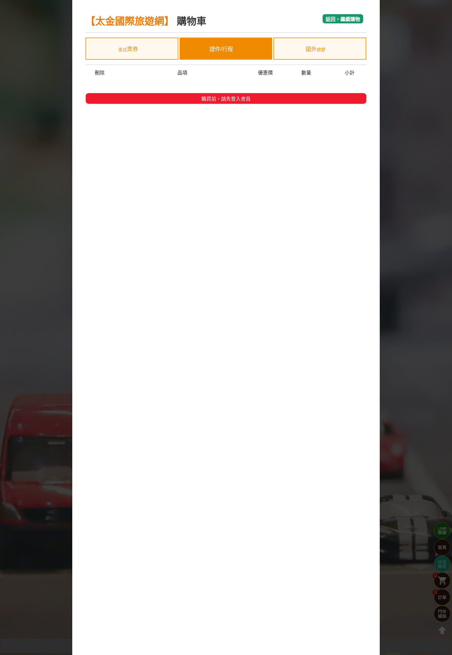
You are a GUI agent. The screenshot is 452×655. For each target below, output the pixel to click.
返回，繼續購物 (343, 19)
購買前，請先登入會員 (226, 99)
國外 (315, 49)
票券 (128, 49)
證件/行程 (222, 49)
